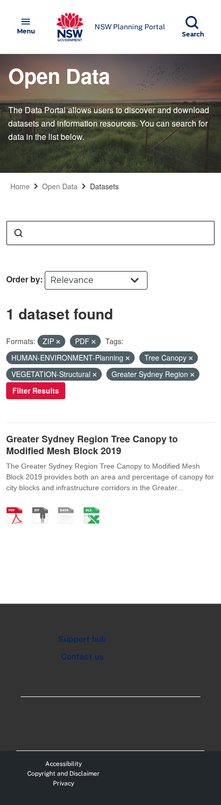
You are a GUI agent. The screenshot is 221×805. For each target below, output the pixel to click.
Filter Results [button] (35, 390)
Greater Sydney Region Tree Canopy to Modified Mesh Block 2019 (92, 444)
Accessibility (63, 763)
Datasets (104, 186)
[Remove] (58, 341)
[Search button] (18, 233)
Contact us (82, 656)
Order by (23, 279)
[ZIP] (44, 504)
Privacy (63, 783)
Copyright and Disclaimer (63, 773)
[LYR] (69, 504)
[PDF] (18, 504)
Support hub (82, 639)
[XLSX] (95, 504)
